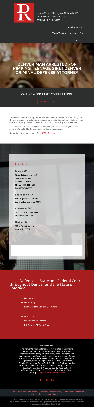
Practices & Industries (27, 391)
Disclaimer (69, 391)
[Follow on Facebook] (40, 380)
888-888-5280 (59, 33)
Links (39, 394)
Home (12, 391)
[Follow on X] (47, 380)
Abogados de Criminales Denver (51, 372)
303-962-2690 (76, 33)
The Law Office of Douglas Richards (33, 399)
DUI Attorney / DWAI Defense (37, 325)
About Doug (29, 302)
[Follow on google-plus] (53, 380)
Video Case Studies (53, 404)
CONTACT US (47, 101)
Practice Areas (30, 298)
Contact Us (29, 316)
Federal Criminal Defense (35, 320)
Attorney (44, 391)
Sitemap (47, 394)
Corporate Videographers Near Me (44, 401)
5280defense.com (49, 133)
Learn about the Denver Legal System (40, 307)
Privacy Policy (56, 391)
